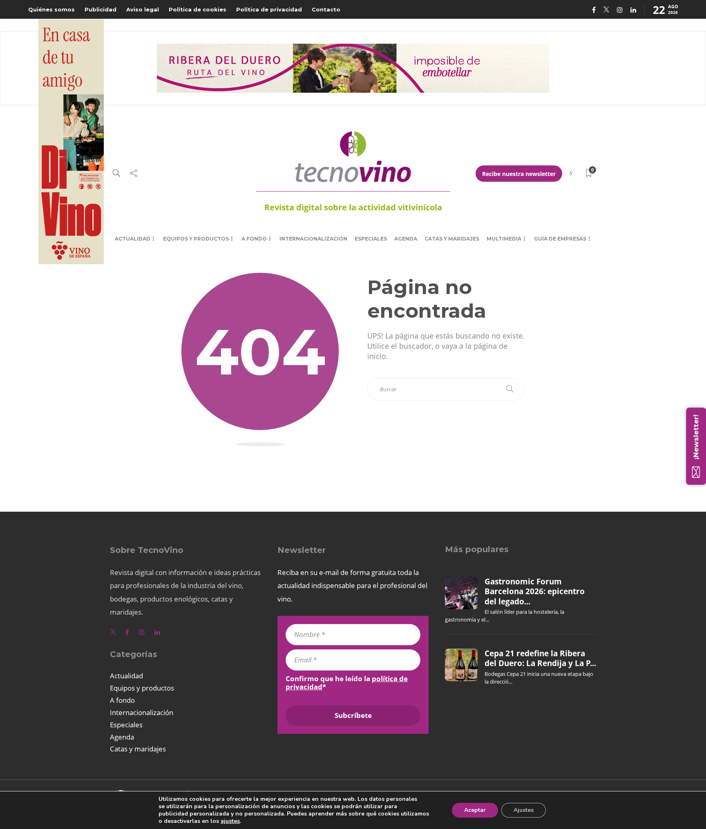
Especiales (371, 239)
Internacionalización (313, 239)
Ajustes (524, 810)
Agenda (405, 239)
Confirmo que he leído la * (347, 683)
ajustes (230, 821)
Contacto (326, 9)
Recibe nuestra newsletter (519, 174)
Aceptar (475, 810)
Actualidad (132, 239)
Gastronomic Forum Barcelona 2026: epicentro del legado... (535, 591)
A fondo (254, 239)
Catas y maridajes (451, 239)
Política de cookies (197, 9)
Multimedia (504, 239)
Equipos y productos (196, 239)
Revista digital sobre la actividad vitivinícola (353, 207)
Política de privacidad (269, 9)
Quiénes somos (51, 9)
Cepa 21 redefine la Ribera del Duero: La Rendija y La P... (540, 658)
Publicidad (100, 9)
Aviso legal (142, 9)
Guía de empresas (560, 239)
